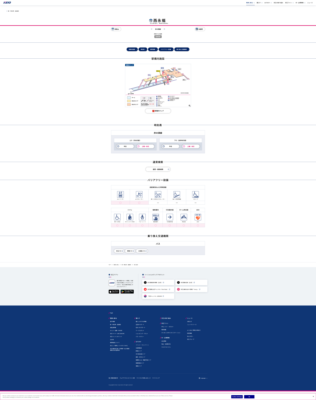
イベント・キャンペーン (142, 345)
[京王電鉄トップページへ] (7, 3)
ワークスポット (140, 330)
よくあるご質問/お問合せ (194, 330)
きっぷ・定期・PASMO (116, 330)
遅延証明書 (113, 327)
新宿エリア (139, 351)
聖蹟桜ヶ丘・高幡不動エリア (143, 360)
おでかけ (267, 3)
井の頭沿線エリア (140, 354)
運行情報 (112, 321)
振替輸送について (115, 342)
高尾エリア (139, 366)
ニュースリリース (191, 324)
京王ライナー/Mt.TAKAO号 (117, 333)
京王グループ (190, 339)
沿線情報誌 (139, 348)
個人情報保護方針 (113, 378)
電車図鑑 (163, 329)
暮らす (259, 3)
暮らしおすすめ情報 (141, 321)
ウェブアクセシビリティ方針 (127, 378)
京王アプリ (114, 275)
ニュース (310, 3)
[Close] (313, 396)
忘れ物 (112, 339)
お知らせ (189, 321)
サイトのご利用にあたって (144, 378)
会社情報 (163, 341)
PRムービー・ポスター (167, 326)
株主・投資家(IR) (166, 344)
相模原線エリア (140, 363)
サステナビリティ (166, 347)
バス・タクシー (140, 336)
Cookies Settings (237, 397)
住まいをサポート (140, 327)
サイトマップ (155, 378)
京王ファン (288, 3)
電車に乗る (249, 3)
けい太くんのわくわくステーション (170, 332)
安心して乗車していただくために (119, 345)
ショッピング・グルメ (142, 333)
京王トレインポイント (116, 336)
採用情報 (189, 333)
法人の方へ (190, 336)
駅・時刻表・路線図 (115, 324)
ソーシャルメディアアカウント (155, 275)
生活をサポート (140, 324)
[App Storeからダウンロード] (114, 293)
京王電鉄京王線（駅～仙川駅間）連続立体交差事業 (120, 349)
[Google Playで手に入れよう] (127, 293)
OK (249, 397)
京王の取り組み (278, 3)
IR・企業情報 (299, 3)
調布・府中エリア (140, 357)
